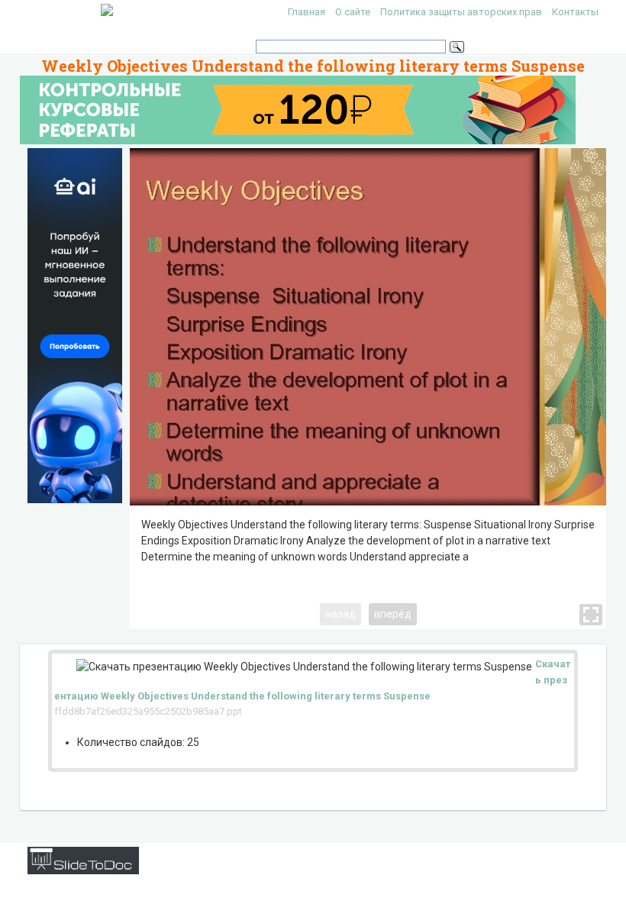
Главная (306, 12)
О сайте (352, 12)
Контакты (575, 12)
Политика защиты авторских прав (461, 12)
